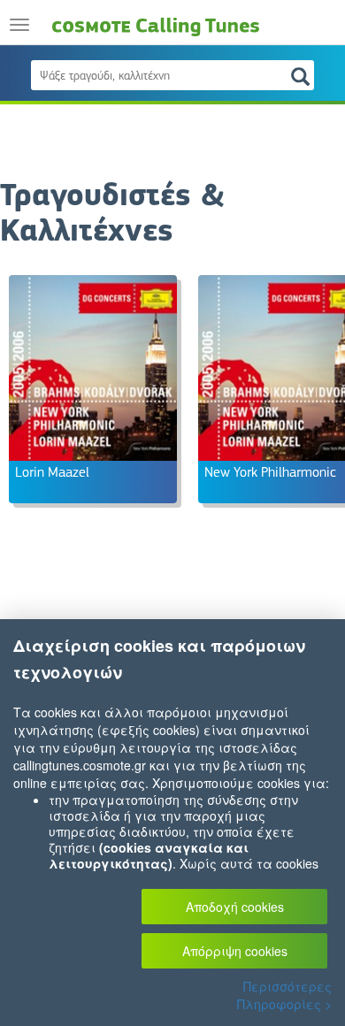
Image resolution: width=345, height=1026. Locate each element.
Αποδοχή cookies (235, 906)
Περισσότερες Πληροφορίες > (284, 995)
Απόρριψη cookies (235, 951)
